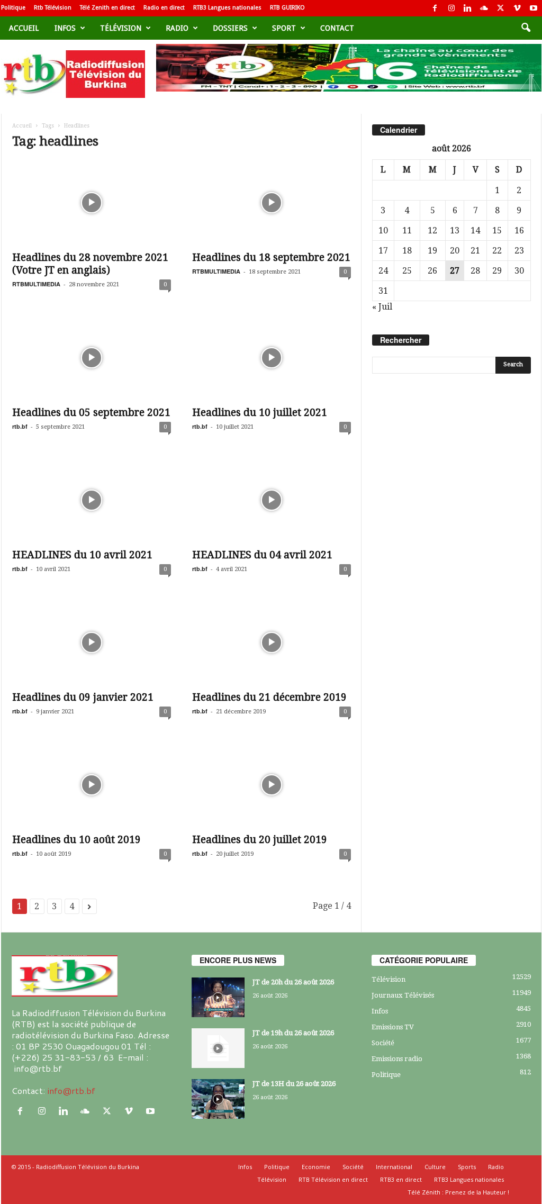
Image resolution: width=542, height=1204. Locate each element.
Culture (435, 1167)
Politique (13, 7)
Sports (467, 1167)
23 (519, 251)
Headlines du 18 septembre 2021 (271, 257)
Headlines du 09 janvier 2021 (82, 697)
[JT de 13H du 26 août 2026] (218, 1099)
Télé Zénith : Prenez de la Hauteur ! (458, 1192)
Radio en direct (164, 7)
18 (407, 251)
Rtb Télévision (52, 7)
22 (497, 251)
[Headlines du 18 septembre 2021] (271, 202)
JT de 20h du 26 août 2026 (293, 982)
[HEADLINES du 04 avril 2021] (271, 500)
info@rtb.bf (71, 1090)
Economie (316, 1167)
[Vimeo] (517, 8)
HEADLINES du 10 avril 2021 (82, 555)
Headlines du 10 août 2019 (76, 840)
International (394, 1167)
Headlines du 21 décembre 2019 (269, 697)
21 (475, 251)
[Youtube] (533, 8)
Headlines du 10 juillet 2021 (259, 412)
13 (454, 230)
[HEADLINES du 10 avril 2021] (91, 500)
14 (475, 230)
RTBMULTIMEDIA (36, 284)
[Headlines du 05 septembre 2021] (91, 357)
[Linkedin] (468, 8)
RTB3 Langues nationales (227, 7)
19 (432, 251)
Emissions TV (393, 1027)
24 (383, 271)
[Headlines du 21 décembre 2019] (271, 642)
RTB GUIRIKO (287, 7)
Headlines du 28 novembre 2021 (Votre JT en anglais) (90, 263)
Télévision (120, 28)
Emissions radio (397, 1059)
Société (383, 1043)
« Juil (382, 307)
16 (519, 230)
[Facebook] (435, 8)
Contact (337, 28)
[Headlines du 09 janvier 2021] (91, 642)
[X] (500, 8)
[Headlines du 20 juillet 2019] (271, 785)
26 (432, 271)
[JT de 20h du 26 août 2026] (218, 997)
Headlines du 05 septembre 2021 (91, 412)
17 (383, 251)
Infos (65, 28)
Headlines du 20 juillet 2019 (259, 840)
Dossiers (230, 28)
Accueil (24, 28)
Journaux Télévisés (403, 995)
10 (383, 230)
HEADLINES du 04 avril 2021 (262, 555)
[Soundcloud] (484, 8)
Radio (177, 28)
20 (454, 251)
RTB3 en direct (401, 1179)
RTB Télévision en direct (333, 1179)
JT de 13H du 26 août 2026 (294, 1084)
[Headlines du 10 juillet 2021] (271, 357)
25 (407, 271)
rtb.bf (20, 426)
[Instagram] (451, 8)
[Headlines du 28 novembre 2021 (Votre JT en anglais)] (91, 202)
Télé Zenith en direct (107, 7)
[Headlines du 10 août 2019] (91, 785)
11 (407, 230)
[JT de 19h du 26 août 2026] (218, 1048)
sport (284, 28)
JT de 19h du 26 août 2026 (293, 1033)
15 (497, 230)
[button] (525, 28)
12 (432, 230)
